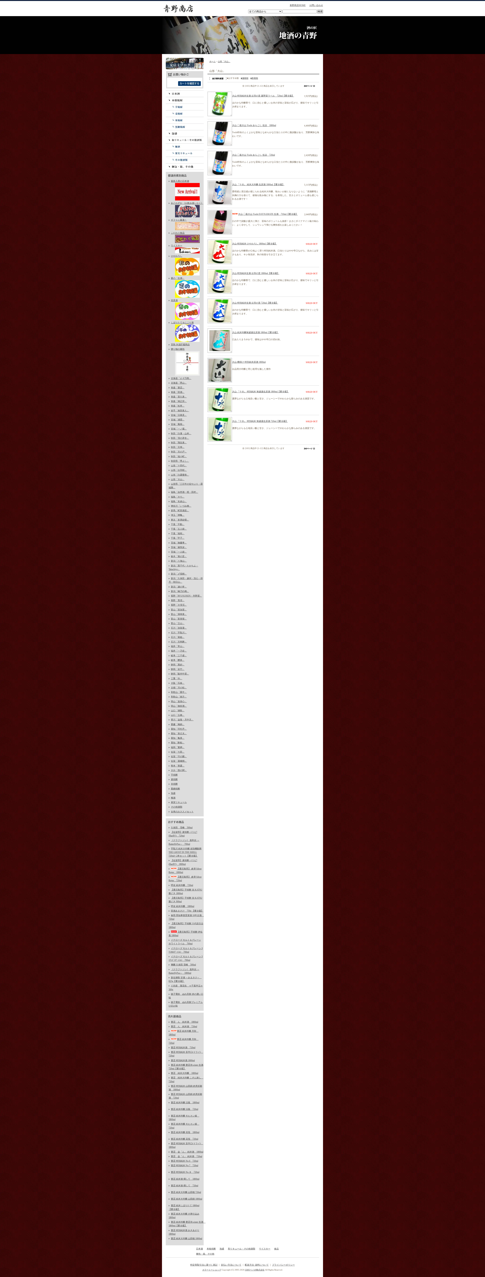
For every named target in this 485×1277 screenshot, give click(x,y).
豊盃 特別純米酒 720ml (183, 1047)
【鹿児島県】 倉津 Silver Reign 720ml (185, 879)
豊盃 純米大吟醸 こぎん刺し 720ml (186, 1079)
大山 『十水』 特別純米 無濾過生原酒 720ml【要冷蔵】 (260, 421)
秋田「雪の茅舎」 (180, 438)
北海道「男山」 (179, 383)
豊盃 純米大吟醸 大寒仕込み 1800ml (184, 1216)
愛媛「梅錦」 (178, 724)
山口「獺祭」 (178, 710)
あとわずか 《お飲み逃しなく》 (187, 203)
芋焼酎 (185, 107)
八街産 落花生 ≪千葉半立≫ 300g (186, 987)
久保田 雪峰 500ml (181, 827)
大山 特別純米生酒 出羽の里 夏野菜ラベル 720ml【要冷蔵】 (263, 95)
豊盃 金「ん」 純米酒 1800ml (187, 1152)
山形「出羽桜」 (179, 470)
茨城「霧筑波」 (179, 547)
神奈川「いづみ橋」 (181, 506)
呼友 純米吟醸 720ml (182, 885)
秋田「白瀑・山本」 (181, 433)
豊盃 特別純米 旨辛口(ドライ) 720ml (186, 1054)
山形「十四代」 (179, 465)
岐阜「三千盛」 (179, 655)
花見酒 (174, 300)
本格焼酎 (185, 100)
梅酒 (185, 146)
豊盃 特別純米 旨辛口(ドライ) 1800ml (186, 1145)
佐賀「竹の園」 (179, 756)
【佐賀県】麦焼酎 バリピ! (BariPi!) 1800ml (183, 862)
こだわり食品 (178, 233)
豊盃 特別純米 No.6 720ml (184, 1161)
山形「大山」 (178, 479)
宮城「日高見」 (179, 415)
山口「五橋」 (178, 715)
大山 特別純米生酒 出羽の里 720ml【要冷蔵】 (255, 303)
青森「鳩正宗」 (179, 401)
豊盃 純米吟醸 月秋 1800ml (184, 1033)
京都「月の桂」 (179, 687)
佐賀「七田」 (178, 752)
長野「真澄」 (178, 600)
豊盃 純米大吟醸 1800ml (184, 1073)
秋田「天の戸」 (179, 451)
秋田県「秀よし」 (180, 461)
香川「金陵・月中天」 (182, 719)
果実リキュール (185, 153)
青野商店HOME (298, 5)
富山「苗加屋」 (179, 609)
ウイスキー (176, 245)
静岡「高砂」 (178, 664)
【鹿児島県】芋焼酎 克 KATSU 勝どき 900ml (185, 900)
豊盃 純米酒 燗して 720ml (184, 1185)
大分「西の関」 (179, 770)
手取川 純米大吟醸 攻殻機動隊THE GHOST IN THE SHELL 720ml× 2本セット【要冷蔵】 (185, 852)
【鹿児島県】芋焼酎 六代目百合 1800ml (186, 925)
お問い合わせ (316, 5)
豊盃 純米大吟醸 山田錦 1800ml (186, 1199)
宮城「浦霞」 (178, 419)
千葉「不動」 (178, 524)
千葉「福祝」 (178, 533)
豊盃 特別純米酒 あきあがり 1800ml (184, 1232)
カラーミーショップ (211, 1270)
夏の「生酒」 (178, 278)
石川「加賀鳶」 (179, 628)
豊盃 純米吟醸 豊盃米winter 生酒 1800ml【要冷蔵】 (186, 1224)
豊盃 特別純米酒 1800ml (183, 1060)
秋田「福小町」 (179, 456)
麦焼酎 (185, 113)
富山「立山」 (178, 623)
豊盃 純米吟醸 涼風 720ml (184, 1109)
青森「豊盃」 (178, 387)
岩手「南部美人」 (180, 410)
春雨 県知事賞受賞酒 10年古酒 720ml (186, 917)
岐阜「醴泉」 (178, 660)
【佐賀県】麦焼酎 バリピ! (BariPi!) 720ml (183, 834)
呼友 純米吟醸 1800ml (182, 906)
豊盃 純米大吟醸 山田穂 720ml (186, 1192)
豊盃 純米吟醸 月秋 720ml (184, 1041)
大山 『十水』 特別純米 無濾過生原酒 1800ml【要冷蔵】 (260, 391)
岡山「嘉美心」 (179, 701)
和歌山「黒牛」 (179, 692)
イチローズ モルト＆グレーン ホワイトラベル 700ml (185, 942)
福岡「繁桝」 (178, 747)
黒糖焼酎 (185, 126)
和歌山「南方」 (179, 696)
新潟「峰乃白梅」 (180, 591)
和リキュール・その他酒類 (185, 140)
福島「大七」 (178, 497)
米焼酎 (185, 120)
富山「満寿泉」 (179, 614)
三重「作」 (176, 678)
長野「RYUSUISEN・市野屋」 (186, 596)
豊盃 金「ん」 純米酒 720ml (186, 1156)
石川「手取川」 (179, 632)
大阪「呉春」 (178, 683)
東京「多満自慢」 (180, 519)
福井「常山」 (178, 646)
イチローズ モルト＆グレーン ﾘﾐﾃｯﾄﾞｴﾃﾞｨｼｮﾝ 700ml (186, 958)
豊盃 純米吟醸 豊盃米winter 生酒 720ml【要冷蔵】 (186, 1067)
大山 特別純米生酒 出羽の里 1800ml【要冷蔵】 (255, 273)
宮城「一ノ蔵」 (179, 428)
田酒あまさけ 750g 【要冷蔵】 (187, 910)
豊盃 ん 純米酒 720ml (184, 1026)
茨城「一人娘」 (179, 552)
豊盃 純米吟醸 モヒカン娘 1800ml (184, 1117)
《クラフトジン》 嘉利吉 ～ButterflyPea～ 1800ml (184, 971)
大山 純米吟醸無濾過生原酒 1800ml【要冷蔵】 (255, 332)
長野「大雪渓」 (179, 605)
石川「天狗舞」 (179, 641)
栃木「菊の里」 (179, 556)
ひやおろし (176, 256)
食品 (276, 1248)
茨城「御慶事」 (179, 542)
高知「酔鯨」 (178, 742)
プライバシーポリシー (283, 1265)
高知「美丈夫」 (179, 733)
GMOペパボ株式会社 (254, 1270)
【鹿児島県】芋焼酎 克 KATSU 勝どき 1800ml (185, 891)
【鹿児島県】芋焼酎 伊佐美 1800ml (186, 934)
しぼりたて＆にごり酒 (182, 322)
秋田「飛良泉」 (179, 442)
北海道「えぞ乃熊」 (181, 378)
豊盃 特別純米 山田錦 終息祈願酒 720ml (185, 1096)
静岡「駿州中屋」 (180, 673)
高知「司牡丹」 (179, 729)
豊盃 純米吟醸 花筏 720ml (184, 1139)
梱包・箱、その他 (185, 166)
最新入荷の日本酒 (180, 181)
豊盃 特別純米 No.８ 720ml (185, 1172)
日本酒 (185, 93)
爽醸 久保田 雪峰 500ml (183, 964)
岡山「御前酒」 (179, 706)
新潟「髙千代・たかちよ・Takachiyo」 (183, 567)
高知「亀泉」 (178, 738)
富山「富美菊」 (179, 618)
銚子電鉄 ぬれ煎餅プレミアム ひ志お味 (186, 1004)
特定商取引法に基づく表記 (203, 1265)
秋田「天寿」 (178, 447)
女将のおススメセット (182, 811)
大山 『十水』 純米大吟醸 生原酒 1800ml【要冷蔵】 (258, 184)
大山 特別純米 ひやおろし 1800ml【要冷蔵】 (254, 243)
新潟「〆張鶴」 (179, 574)
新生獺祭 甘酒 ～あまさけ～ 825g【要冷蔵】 (185, 979)
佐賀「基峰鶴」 (179, 761)
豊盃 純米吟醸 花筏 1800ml (185, 1132)
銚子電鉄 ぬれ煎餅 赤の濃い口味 (186, 996)
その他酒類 (185, 160)
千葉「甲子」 (178, 538)
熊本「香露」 (178, 765)
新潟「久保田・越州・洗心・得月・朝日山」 (186, 580)
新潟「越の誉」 (179, 586)
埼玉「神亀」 (178, 515)
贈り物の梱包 (178, 349)
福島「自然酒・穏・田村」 (184, 492)
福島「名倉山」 (179, 501)
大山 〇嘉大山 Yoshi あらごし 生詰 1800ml (254, 125)
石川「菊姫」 (178, 637)
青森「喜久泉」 (179, 396)
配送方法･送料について (257, 1265)
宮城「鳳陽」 (178, 424)
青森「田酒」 (178, 392)
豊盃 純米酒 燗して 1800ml (185, 1179)
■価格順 (244, 78)
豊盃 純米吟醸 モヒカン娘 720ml (184, 1126)
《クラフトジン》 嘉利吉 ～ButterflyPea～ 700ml (184, 842)
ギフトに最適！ (179, 220)
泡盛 (185, 133)
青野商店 (178, 8)
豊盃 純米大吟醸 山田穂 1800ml (186, 1238)
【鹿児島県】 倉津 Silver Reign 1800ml (185, 870)
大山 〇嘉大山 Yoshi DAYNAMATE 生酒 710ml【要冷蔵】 (268, 214)
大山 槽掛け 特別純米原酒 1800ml (249, 362)
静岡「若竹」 (178, 669)
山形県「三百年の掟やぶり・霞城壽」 (186, 486)
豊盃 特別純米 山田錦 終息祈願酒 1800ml (185, 1088)
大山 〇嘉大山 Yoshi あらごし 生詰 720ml (253, 155)
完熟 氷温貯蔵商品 (180, 344)
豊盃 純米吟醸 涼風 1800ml (185, 1102)
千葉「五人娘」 (179, 529)
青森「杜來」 (178, 405)
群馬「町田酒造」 (180, 510)
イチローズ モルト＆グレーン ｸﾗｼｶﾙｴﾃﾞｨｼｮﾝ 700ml (186, 950)
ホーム (212, 61)
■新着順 (254, 78)
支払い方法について (231, 1265)
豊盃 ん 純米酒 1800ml (184, 1022)
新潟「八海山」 (179, 561)
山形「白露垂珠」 (180, 475)
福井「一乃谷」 (179, 650)
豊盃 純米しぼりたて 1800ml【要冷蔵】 (184, 1207)
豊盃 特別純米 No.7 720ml (184, 1165)
